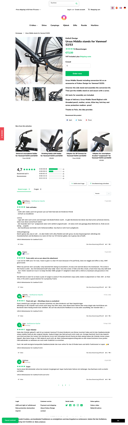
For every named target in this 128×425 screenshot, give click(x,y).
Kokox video (94, 405)
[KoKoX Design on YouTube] (81, 406)
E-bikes (33, 25)
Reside (84, 25)
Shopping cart (95, 10)
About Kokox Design (47, 408)
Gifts (75, 25)
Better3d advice (95, 408)
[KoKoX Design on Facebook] (70, 406)
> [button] (69, 385)
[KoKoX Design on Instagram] (78, 406)
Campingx (55, 25)
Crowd (68, 62)
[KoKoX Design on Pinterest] (74, 406)
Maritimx (94, 25)
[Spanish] (117, 8)
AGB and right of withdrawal (26, 405)
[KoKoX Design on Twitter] (67, 406)
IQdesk (66, 25)
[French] (121, 8)
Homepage (19, 33)
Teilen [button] (21, 244)
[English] (112, 8)
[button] (106, 244)
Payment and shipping (48, 405)
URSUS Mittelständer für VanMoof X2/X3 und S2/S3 (33, 375)
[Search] (76, 3)
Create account (80, 10)
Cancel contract (10, 420)
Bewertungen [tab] (22, 189)
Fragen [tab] (36, 189)
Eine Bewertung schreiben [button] (100, 183)
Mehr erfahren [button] (40, 422)
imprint (18, 411)
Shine (44, 25)
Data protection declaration (25, 408)
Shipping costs (85, 56)
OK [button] (118, 420)
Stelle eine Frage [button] (79, 183)
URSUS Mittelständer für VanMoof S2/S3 (29, 239)
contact (43, 411)
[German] (125, 8)
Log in (69, 10)
